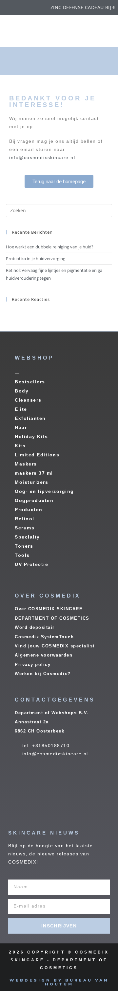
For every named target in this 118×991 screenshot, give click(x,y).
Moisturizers (31, 482)
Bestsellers (30, 381)
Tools (22, 555)
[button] (34, 62)
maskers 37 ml (34, 473)
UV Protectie (31, 564)
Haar (21, 427)
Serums (24, 527)
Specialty (27, 537)
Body (22, 390)
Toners (24, 546)
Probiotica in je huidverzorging (35, 258)
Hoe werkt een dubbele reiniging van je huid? (49, 247)
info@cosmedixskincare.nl (42, 157)
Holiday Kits (31, 436)
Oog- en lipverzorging (44, 491)
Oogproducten (34, 500)
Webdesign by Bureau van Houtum (59, 982)
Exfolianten (30, 418)
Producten (29, 509)
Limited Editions (37, 454)
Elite (21, 409)
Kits (20, 445)
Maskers (26, 463)
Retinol (24, 518)
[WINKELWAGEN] (93, 60)
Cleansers (28, 400)
